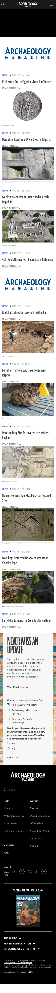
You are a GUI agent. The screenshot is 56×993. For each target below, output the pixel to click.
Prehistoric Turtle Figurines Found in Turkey (26, 81)
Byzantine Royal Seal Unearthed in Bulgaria (26, 139)
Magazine (24, 704)
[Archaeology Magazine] (28, 781)
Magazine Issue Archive (20, 948)
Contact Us (7, 867)
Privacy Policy (6, 873)
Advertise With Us (13, 823)
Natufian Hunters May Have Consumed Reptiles (24, 373)
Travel (6, 853)
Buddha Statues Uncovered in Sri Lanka (24, 312)
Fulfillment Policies (14, 831)
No (13, 749)
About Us (8, 808)
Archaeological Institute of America (26, 712)
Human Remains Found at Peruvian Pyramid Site (26, 498)
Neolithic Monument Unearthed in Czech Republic (25, 200)
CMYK (31, 972)
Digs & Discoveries (40, 816)
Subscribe (10, 938)
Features (35, 808)
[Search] (5, 790)
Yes (14, 743)
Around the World (39, 831)
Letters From (37, 838)
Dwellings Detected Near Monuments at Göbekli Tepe (25, 561)
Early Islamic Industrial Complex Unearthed (26, 620)
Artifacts (34, 846)
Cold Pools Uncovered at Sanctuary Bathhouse (27, 259)
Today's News (9, 845)
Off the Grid (36, 823)
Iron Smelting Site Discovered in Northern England (25, 435)
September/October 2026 (28, 890)
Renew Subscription (17, 943)
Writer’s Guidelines (14, 816)
